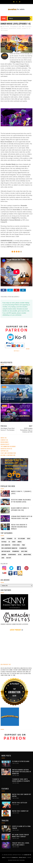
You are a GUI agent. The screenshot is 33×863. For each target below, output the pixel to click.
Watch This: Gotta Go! (19, 803)
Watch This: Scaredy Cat (20, 811)
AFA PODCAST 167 (6, 664)
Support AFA (4, 451)
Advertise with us (6, 449)
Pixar (23, 545)
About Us (4, 438)
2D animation (27, 26)
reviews (19, 28)
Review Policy (5, 444)
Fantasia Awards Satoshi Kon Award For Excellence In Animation (21, 771)
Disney (13, 541)
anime (4, 387)
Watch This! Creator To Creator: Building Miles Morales (19, 527)
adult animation (6, 545)
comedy (5, 405)
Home (4, 18)
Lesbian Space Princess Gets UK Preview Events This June (15, 417)
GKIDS (28, 538)
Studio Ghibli (16, 545)
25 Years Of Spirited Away (20, 761)
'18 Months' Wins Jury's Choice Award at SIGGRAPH (21, 780)
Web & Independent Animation (9, 548)
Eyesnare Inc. (15, 857)
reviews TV (25, 28)
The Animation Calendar (8, 446)
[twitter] (20, 2)
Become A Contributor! (8, 455)
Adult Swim (24, 551)
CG (15, 538)
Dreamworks (15, 551)
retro (19, 554)
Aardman (4, 554)
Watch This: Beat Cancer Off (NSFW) (21, 795)
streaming (9, 538)
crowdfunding (12, 554)
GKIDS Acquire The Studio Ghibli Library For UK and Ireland (15, 398)
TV (29, 28)
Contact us (4, 440)
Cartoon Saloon (6, 551)
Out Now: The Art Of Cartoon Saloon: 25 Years (15, 379)
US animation (22, 548)
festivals (4, 541)
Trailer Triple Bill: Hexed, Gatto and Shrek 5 (20, 844)
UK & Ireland (4, 30)
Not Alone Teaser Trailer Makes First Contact (20, 835)
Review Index (4, 442)
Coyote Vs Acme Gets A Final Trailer (21, 827)
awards (19, 541)
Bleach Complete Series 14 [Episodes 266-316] (20, 509)
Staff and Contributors (8, 453)
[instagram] (14, 2)
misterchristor (12, 28)
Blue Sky (8, 557)
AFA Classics (4, 28)
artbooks (5, 368)
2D (9, 541)
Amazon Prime (27, 554)
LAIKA (3, 557)
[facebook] (17, 2)
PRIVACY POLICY (22, 857)
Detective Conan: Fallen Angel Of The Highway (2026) (21, 501)
